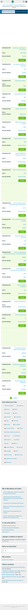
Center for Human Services (19, 169)
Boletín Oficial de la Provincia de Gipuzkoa (12, 580)
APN (25, 97)
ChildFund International (20, 301)
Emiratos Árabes (10, 428)
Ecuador (16, 4)
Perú (16, 451)
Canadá (8, 413)
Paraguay (8, 451)
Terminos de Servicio (7, 606)
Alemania (23, 372)
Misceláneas (21, 4)
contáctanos (5, 541)
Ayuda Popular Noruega (20, 94)
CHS (25, 173)
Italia (24, 86)
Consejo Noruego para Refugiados (10, 527)
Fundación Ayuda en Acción (9, 525)
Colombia (8, 417)
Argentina (20, 405)
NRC (25, 385)
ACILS (24, 208)
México (15, 443)
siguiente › (15, 397)
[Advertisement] (14, 31)
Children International (20, 314)
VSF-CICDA (23, 52)
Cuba (7, 420)
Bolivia (7, 409)
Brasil (15, 409)
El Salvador (17, 424)
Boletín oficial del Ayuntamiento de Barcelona (13, 567)
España (24, 72)
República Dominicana (11, 458)
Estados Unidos (22, 130)
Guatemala (17, 435)
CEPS (24, 224)
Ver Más (22, 60)
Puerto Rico (9, 454)
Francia (24, 56)
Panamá (20, 447)
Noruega (24, 100)
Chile (24, 260)
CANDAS (23, 353)
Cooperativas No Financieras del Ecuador (13, 503)
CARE (24, 127)
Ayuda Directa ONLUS (20, 80)
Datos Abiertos (9, 4)
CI (25, 318)
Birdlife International (21, 108)
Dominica (15, 420)
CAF (25, 290)
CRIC (24, 273)
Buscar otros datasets (21, 11)
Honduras (8, 439)
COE (25, 240)
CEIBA (24, 158)
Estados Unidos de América (13, 432)
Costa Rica (18, 417)
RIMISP (24, 257)
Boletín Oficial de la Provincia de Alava (11, 576)
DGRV (24, 369)
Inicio (4, 4)
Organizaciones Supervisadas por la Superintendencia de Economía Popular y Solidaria (13, 498)
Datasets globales (8, 405)
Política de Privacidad (16, 606)
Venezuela (8, 462)
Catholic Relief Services (20, 138)
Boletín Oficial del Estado (8, 574)
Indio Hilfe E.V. (5, 532)
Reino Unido (23, 114)
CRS (25, 142)
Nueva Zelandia (10, 447)
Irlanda (17, 439)
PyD (25, 69)
